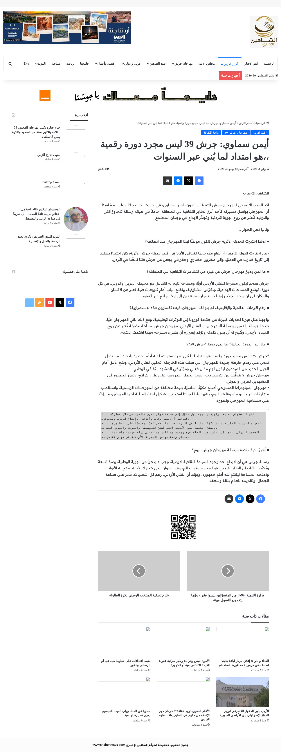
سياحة (56, 63)
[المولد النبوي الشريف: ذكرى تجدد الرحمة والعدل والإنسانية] (76, 246)
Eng (26, 63)
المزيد (42, 63)
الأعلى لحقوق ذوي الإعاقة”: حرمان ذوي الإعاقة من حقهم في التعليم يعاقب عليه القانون (184, 715)
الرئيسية (269, 63)
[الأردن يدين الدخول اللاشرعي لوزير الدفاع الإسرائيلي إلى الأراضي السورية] (242, 692)
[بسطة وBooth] (76, 192)
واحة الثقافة (211, 132)
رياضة (70, 63)
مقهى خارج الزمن (48, 154)
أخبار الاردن (230, 64)
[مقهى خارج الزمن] (76, 165)
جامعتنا (84, 63)
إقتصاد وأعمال (106, 63)
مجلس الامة (207, 63)
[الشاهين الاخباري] (264, 32)
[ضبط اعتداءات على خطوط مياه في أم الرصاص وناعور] (124, 642)
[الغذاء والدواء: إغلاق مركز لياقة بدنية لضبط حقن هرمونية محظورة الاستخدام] (242, 642)
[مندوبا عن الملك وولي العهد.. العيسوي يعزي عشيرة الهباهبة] (124, 692)
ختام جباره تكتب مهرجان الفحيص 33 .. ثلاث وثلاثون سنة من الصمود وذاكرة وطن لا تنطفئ (36, 132)
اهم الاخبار (251, 63)
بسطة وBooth (51, 182)
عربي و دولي (132, 63)
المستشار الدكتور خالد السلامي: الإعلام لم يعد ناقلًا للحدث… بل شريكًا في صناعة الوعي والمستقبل (36, 214)
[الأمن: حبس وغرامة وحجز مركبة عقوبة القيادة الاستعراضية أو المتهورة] (183, 642)
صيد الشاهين (158, 63)
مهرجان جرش (184, 63)
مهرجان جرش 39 (235, 132)
